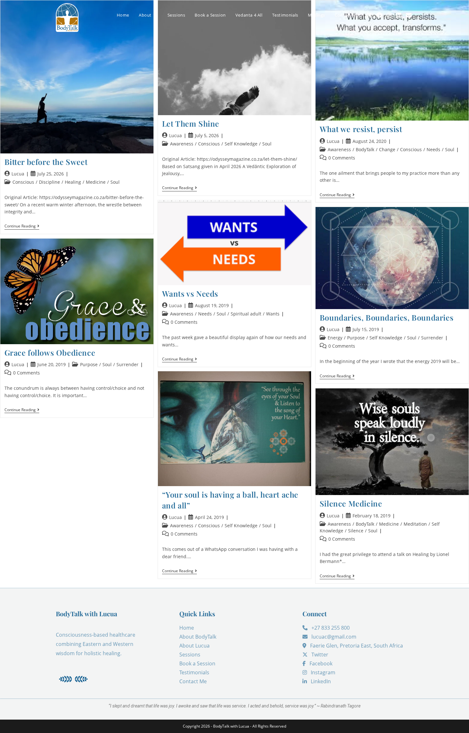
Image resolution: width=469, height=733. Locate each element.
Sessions (189, 654)
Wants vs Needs (190, 293)
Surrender (432, 338)
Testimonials (194, 672)
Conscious (23, 182)
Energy (335, 338)
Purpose (356, 338)
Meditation (415, 524)
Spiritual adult (246, 314)
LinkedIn (321, 681)
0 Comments (341, 158)
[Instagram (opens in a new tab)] (389, 15)
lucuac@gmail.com (333, 636)
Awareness (181, 144)
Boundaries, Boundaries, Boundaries (386, 317)
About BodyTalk (197, 636)
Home (186, 627)
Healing (73, 182)
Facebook (320, 663)
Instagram (323, 672)
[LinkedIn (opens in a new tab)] (399, 15)
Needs (433, 149)
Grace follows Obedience (49, 352)
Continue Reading (21, 226)
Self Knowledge (241, 144)
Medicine (96, 182)
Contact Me (193, 681)
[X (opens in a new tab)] (369, 15)
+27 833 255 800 (330, 627)
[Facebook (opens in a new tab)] (379, 15)
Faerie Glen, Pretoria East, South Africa (356, 645)
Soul (115, 182)
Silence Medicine (351, 503)
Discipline (49, 182)
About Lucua (194, 645)
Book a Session (197, 663)
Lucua (17, 174)
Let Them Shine (190, 123)
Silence (355, 531)
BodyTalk (365, 149)
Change (387, 149)
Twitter (319, 654)
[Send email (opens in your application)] (408, 15)
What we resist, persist (361, 129)
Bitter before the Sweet (46, 162)
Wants (272, 314)
